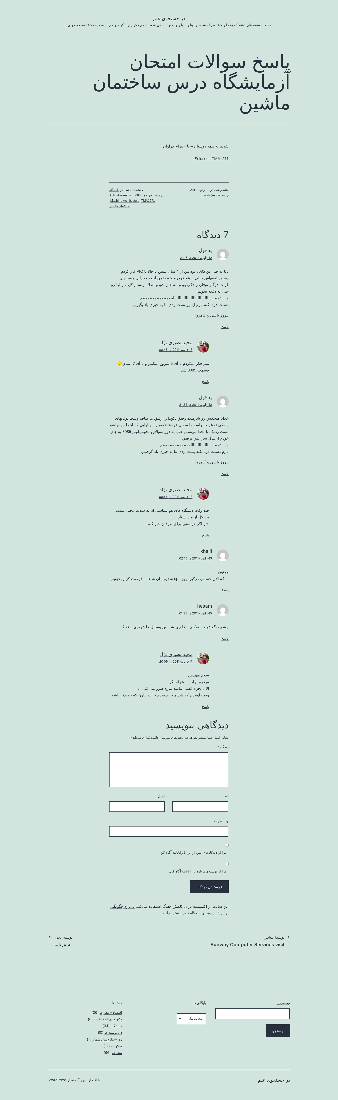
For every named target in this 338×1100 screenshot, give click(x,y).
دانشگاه (114, 190)
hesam (204, 606)
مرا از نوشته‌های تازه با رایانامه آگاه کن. (198, 871)
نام (225, 796)
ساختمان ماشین (119, 206)
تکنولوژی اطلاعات (109, 1019)
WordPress (58, 1080)
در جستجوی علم (169, 18)
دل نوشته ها (113, 1032)
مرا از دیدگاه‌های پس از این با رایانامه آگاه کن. (193, 852)
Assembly (124, 195)
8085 (137, 195)
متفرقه (117, 1053)
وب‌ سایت (221, 821)
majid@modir (210, 195)
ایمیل (160, 796)
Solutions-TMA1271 (212, 159)
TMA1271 (148, 200)
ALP (112, 195)
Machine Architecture (124, 200)
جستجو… (283, 1003)
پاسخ (225, 327)
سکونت (116, 1046)
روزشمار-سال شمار (107, 1039)
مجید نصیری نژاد (176, 342)
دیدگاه (223, 747)
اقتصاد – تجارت (111, 1012)
